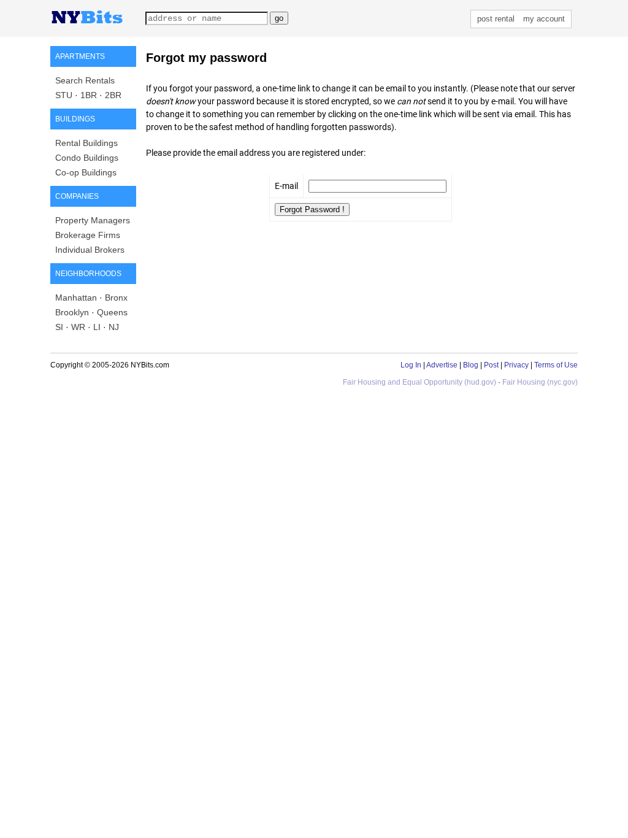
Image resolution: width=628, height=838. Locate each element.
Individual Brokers (89, 250)
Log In (410, 365)
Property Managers (92, 220)
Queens (112, 312)
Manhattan (76, 297)
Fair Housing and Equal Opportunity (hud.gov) (419, 382)
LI (97, 327)
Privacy (516, 365)
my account (544, 18)
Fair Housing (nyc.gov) (540, 382)
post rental (496, 18)
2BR (113, 95)
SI (59, 327)
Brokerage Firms (87, 235)
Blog (470, 365)
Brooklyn (72, 312)
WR (78, 327)
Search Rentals (85, 80)
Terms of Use (556, 365)
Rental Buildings (86, 143)
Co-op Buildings (86, 172)
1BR (88, 95)
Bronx (116, 297)
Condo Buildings (86, 158)
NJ (114, 327)
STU (63, 95)
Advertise (442, 365)
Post (491, 365)
